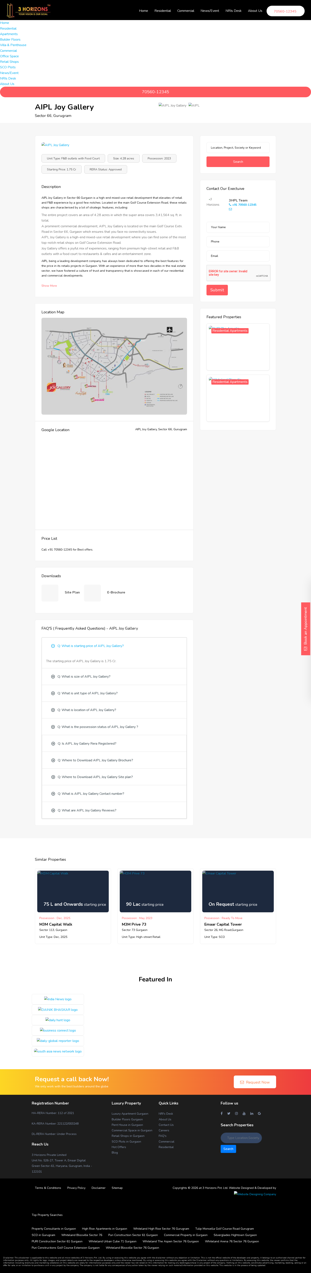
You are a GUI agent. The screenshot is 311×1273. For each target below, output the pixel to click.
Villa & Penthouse (13, 45)
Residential (166, 1147)
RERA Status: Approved (106, 169)
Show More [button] (49, 286)
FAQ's (163, 1136)
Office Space (9, 56)
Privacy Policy (76, 1188)
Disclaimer (99, 1188)
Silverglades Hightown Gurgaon (235, 1235)
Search (238, 161)
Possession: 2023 (159, 158)
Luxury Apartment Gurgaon (130, 1114)
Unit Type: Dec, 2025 (53, 937)
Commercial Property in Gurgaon (186, 1235)
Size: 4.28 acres (123, 158)
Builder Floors (10, 39)
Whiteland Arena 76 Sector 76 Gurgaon (232, 1241)
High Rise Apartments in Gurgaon (104, 1229)
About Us (165, 1119)
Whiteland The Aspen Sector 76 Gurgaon (171, 1241)
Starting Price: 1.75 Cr (61, 169)
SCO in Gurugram (43, 1235)
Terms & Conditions (48, 1188)
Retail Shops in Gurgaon (128, 1136)
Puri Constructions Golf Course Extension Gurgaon (66, 1248)
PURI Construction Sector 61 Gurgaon (57, 1241)
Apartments (9, 34)
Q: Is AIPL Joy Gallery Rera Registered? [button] (87, 743)
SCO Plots (8, 67)
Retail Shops (9, 61)
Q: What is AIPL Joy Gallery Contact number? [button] (91, 793)
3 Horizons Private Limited (49, 1155)
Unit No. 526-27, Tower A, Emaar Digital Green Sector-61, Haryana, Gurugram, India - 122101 (62, 1166)
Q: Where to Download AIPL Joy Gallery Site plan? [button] (95, 777)
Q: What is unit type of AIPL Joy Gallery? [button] (88, 693)
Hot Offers (119, 1147)
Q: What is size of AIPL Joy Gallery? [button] (84, 676)
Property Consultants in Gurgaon (54, 1229)
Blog (115, 1153)
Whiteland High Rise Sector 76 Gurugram (161, 1229)
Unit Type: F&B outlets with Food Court (73, 158)
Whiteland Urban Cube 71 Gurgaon (112, 1241)
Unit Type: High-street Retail (141, 937)
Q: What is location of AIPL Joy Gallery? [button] (87, 710)
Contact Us (166, 1125)
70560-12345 (155, 92)
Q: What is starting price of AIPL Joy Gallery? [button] (91, 646)
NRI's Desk (166, 1114)
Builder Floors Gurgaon (127, 1119)
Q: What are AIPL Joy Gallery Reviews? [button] (87, 810)
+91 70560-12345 (243, 205)
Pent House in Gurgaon (127, 1125)
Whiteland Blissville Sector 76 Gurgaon (132, 1248)
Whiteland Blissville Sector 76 (81, 1235)
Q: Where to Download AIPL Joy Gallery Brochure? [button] (95, 760)
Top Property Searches (47, 1215)
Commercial (166, 1142)
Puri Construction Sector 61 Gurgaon (133, 1235)
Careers (164, 1130)
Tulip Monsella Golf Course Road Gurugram (224, 1229)
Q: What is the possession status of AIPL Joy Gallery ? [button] (98, 727)
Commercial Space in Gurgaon (132, 1130)
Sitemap (117, 1188)
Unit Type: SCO (214, 937)
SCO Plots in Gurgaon (126, 1142)
